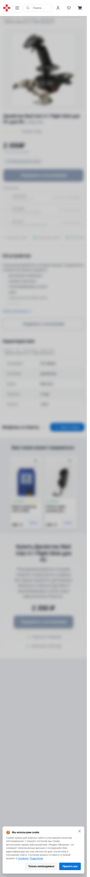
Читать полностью (15, 311)
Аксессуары (30, 18)
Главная (8, 18)
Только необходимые (41, 866)
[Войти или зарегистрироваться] (58, 7)
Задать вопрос (69, 427)
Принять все (70, 866)
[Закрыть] (79, 831)
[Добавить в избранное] (35, 460)
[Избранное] (68, 7)
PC (17, 18)
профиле (23, 858)
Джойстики (47, 18)
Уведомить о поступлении (44, 175)
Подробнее (36, 858)
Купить (34, 522)
